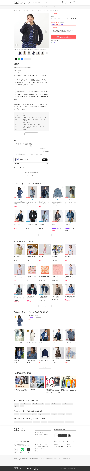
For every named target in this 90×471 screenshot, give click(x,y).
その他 (22, 406)
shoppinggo (54, 414)
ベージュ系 (41, 403)
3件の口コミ (38, 317)
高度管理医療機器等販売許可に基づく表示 (36, 458)
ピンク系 (58, 403)
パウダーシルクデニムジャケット (57, 297)
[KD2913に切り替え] (19, 199)
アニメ (55, 6)
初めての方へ (69, 446)
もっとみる (45, 235)
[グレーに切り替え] (69, 199)
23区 (40, 414)
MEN (39, 6)
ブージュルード (61, 414)
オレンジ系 (70, 403)
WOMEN (34, 6)
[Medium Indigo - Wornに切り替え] (32, 199)
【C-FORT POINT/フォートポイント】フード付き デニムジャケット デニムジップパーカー (32, 298)
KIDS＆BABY (44, 6)
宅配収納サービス (16, 459)
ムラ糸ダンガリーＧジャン (70, 297)
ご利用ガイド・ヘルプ (70, 444)
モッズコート (44, 421)
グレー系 (28, 403)
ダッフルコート (52, 421)
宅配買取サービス (65, 458)
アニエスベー (68, 414)
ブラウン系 (35, 403)
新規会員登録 (56, 444)
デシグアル (34, 414)
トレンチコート (36, 421)
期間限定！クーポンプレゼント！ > (59, 24)
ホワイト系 (17, 403)
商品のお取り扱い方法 (27, 127)
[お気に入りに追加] (24, 187)
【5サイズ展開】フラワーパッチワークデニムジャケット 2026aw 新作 (19, 297)
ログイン (16, 433)
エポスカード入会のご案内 (58, 446)
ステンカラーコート (69, 421)
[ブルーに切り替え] (70, 222)
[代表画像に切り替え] (57, 222)
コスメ (50, 6)
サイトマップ (59, 458)
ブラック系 (23, 403)
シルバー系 (17, 406)
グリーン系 (47, 403)
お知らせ (68, 448)
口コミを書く (31, 175)
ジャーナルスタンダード (25, 414)
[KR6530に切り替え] (57, 199)
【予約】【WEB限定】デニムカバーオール (44, 297)
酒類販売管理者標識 (25, 458)
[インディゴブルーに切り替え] (31, 222)
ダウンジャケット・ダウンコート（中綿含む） (23, 421)
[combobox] (37, 2)
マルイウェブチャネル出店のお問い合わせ (49, 458)
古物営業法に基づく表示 (17, 458)
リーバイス (17, 414)
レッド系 (64, 403)
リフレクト (23, 10)
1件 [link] (60, 228)
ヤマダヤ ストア (46, 414)
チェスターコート (60, 421)
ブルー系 (53, 403)
